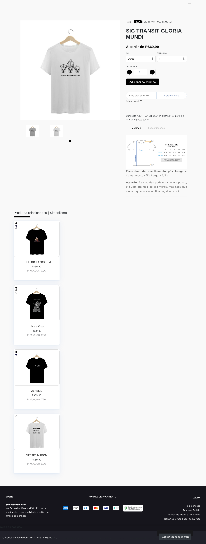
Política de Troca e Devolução (184, 514)
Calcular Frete (171, 95)
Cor (128, 53)
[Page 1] (70, 141)
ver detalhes (37, 250)
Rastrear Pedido (191, 510)
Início (128, 22)
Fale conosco (193, 505)
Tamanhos (162, 53)
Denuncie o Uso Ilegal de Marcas (182, 518)
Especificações (156, 128)
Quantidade (131, 66)
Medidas (136, 128)
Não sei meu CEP (134, 101)
